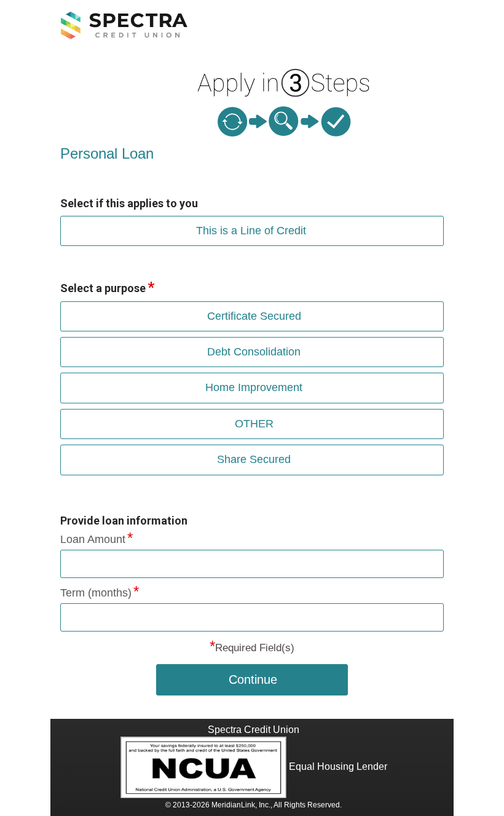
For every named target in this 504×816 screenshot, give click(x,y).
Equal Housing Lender (338, 766)
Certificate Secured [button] (254, 316)
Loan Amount (92, 539)
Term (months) (96, 593)
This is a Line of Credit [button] (251, 230)
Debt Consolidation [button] (254, 352)
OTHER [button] (254, 424)
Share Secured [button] (254, 459)
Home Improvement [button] (253, 387)
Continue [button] (253, 679)
